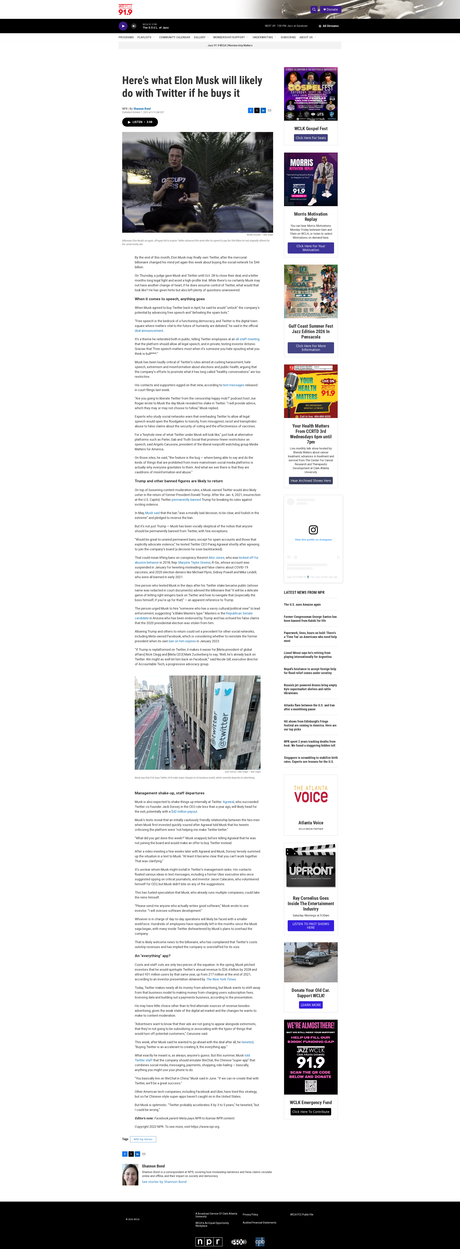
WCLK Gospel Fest (311, 128)
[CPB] (260, 1241)
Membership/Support (229, 37)
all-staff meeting (247, 339)
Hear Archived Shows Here (311, 480)
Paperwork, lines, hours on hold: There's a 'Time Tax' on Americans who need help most (310, 637)
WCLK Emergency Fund (311, 1102)
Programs (126, 37)
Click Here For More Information (311, 348)
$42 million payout (184, 811)
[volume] (134, 26)
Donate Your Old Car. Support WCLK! (311, 993)
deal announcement (149, 331)
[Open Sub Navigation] (154, 37)
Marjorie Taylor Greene (194, 562)
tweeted (247, 1042)
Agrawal (228, 802)
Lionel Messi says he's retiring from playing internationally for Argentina (308, 655)
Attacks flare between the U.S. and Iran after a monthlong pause (309, 707)
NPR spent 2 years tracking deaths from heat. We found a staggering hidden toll (309, 743)
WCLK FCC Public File (301, 1214)
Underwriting (263, 37)
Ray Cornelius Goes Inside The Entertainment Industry (311, 903)
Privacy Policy (250, 1214)
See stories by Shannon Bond (164, 1182)
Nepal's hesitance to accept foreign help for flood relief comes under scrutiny (310, 671)
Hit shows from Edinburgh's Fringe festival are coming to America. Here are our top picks (310, 725)
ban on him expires (182, 641)
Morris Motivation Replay (311, 216)
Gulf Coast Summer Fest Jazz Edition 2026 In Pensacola (311, 331)
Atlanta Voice (310, 822)
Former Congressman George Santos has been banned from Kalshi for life (310, 619)
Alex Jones (216, 558)
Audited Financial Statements (259, 1222)
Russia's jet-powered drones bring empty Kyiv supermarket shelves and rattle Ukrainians (310, 689)
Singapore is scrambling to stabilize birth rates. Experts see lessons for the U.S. (311, 759)
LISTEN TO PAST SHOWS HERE (311, 926)
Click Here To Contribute (310, 1111)
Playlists (144, 37)
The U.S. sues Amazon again (302, 604)
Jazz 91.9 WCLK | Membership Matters (230, 45)
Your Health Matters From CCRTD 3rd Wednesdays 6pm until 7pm (311, 434)
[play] (123, 26)
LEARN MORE (311, 1005)
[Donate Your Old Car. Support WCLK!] (311, 962)
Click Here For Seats (311, 138)
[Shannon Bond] (130, 1174)
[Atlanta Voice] (311, 795)
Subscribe (288, 37)
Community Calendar (174, 37)
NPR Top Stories (143, 1139)
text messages (233, 385)
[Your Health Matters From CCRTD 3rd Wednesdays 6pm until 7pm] (311, 391)
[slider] (139, 26)
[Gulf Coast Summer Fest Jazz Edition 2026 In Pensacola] (311, 291)
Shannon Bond (142, 108)
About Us (306, 37)
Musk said (152, 513)
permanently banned (186, 500)
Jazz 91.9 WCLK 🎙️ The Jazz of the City (310, 576)
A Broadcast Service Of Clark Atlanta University (216, 1215)
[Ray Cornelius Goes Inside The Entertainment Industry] (311, 866)
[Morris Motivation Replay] (311, 179)
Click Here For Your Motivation (310, 248)
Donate (332, 9)
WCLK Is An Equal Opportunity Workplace (212, 1224)
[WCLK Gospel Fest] (311, 94)
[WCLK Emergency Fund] (311, 1057)
